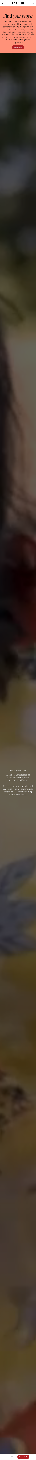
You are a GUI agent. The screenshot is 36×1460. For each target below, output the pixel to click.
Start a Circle (18, 47)
